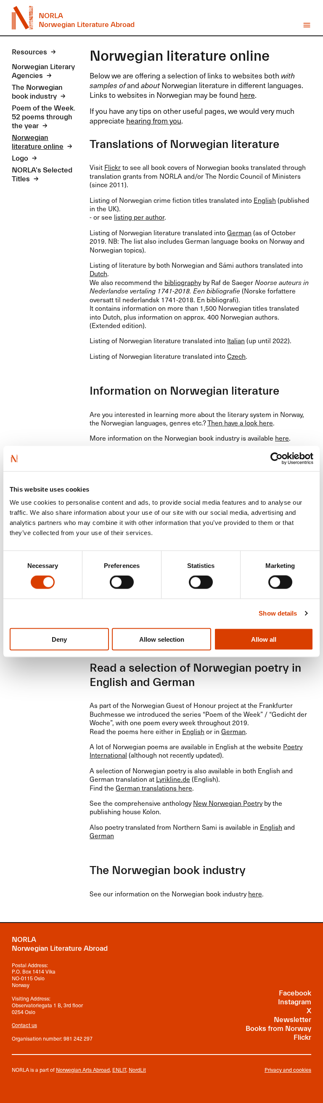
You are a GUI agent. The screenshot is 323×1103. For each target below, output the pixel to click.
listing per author (139, 217)
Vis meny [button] (306, 25)
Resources (29, 52)
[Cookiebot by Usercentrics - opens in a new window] (276, 458)
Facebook (295, 993)
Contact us (24, 1025)
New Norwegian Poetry (227, 803)
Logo (20, 158)
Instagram (294, 1002)
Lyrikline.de (173, 779)
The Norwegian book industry (37, 92)
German (239, 232)
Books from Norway (278, 1029)
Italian (236, 340)
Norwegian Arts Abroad (83, 1069)
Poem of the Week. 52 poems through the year (43, 117)
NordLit (137, 1069)
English (265, 200)
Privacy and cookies (288, 1070)
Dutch (98, 273)
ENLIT (119, 1069)
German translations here (154, 788)
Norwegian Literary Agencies (43, 71)
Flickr (112, 167)
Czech (236, 356)
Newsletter (292, 1020)
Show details (278, 613)
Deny (59, 639)
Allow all (263, 639)
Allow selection (161, 639)
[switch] (122, 582)
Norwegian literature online (38, 142)
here (247, 94)
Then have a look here (240, 423)
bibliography (182, 282)
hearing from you (153, 120)
